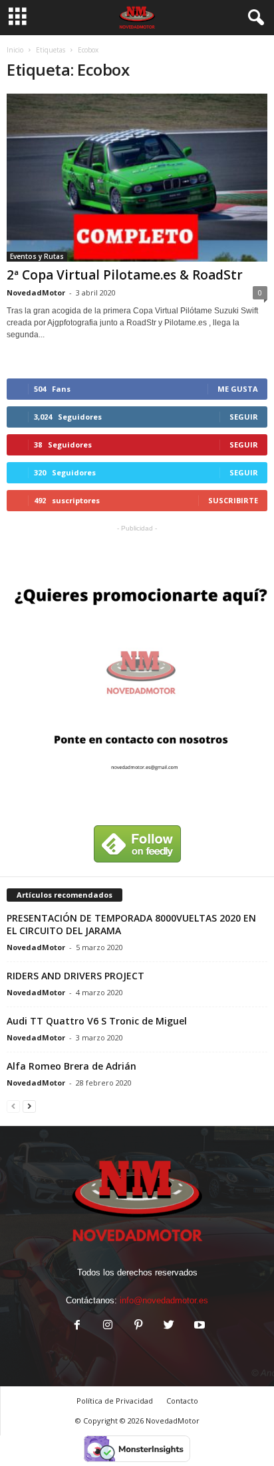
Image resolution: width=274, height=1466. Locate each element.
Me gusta (237, 389)
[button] (253, 18)
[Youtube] (198, 1326)
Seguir (243, 417)
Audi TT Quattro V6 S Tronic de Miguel (97, 1021)
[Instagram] (107, 1326)
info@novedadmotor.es (164, 1300)
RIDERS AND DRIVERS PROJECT (75, 975)
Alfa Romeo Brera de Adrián (71, 1066)
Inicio (15, 49)
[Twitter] (169, 1326)
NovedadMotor (36, 292)
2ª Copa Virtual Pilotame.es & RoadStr (125, 275)
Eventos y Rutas (37, 256)
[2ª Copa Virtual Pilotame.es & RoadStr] (137, 178)
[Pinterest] (138, 1326)
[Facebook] (77, 1326)
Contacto (182, 1401)
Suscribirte (233, 500)
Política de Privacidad (114, 1401)
